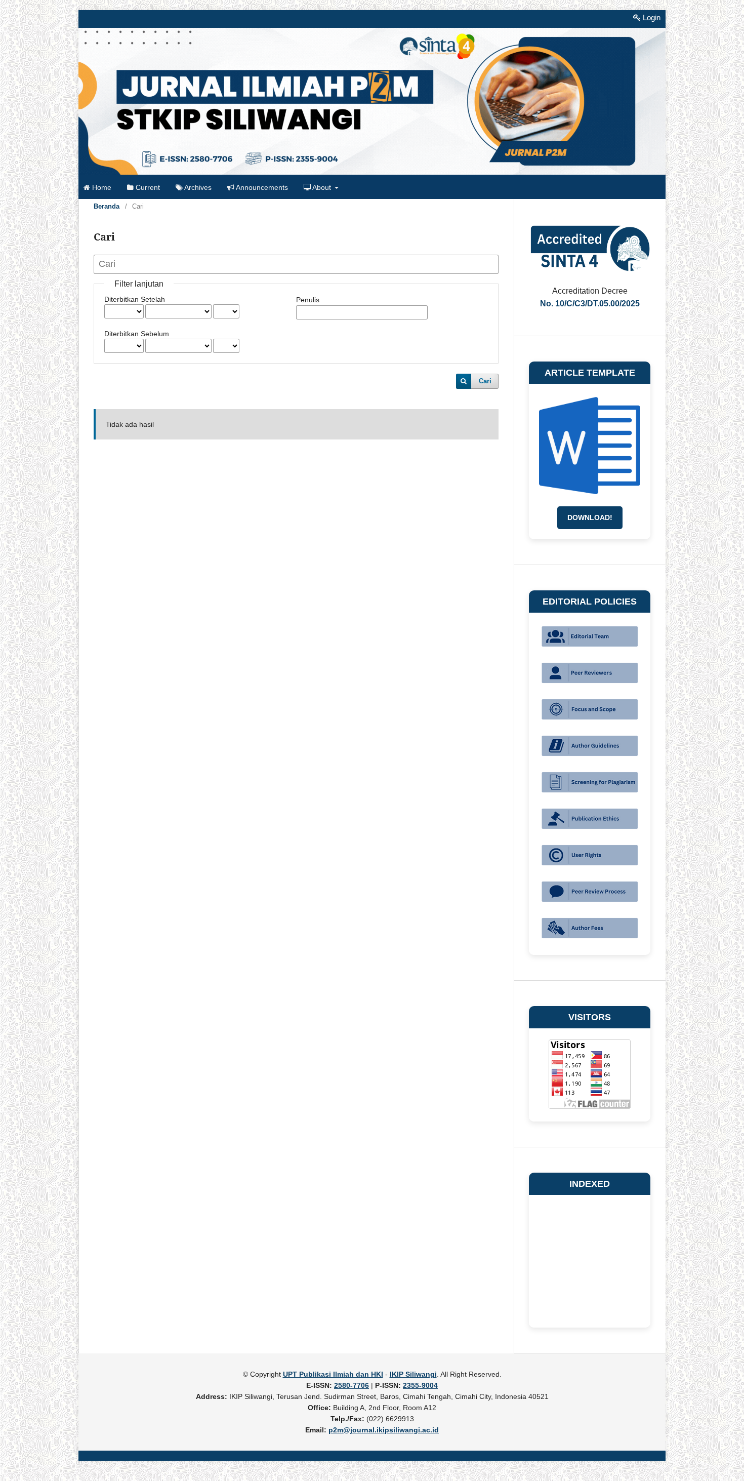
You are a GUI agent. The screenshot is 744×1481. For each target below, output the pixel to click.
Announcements (261, 187)
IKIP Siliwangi (413, 1374)
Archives (197, 187)
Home (100, 187)
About (322, 187)
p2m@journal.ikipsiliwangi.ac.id (383, 1430)
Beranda (106, 206)
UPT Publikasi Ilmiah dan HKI (333, 1374)
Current (147, 187)
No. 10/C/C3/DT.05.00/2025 (590, 303)
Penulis (307, 300)
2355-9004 (420, 1385)
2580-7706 (351, 1385)
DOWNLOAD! (589, 517)
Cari (485, 381)
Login (650, 17)
